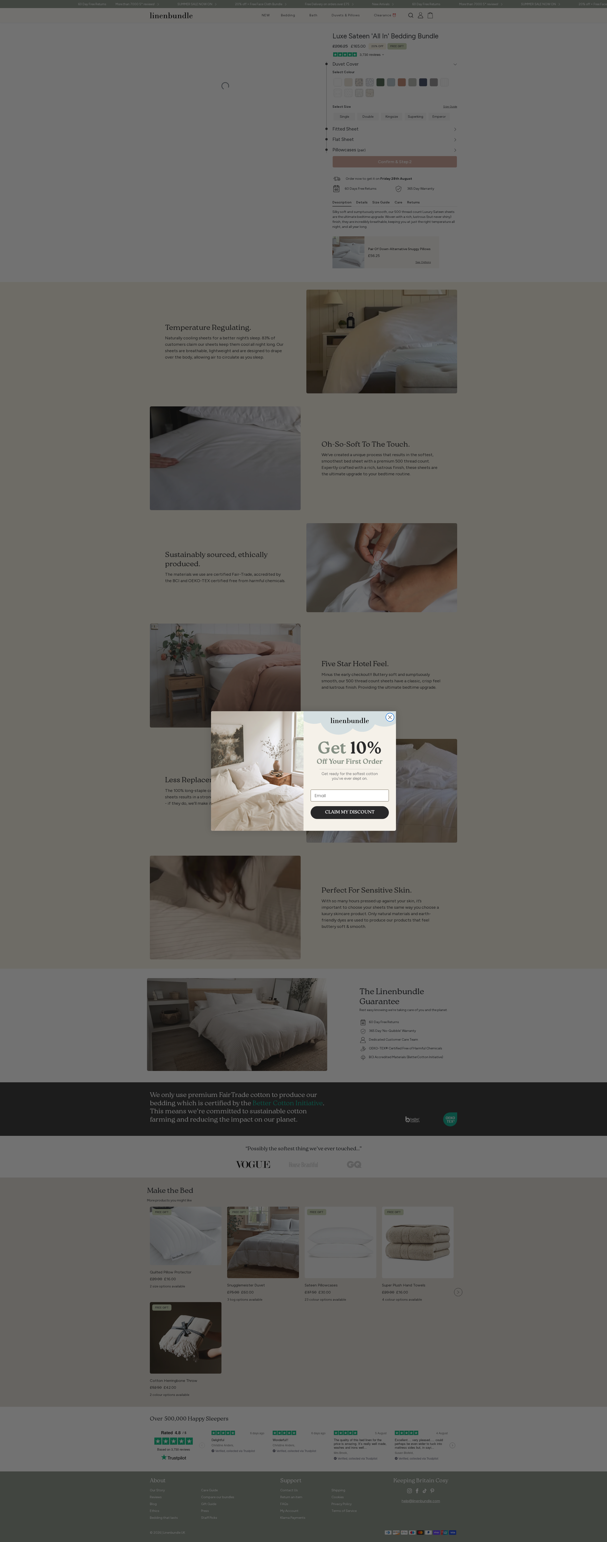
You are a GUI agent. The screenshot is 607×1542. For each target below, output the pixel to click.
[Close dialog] (390, 717)
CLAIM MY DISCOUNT (350, 812)
